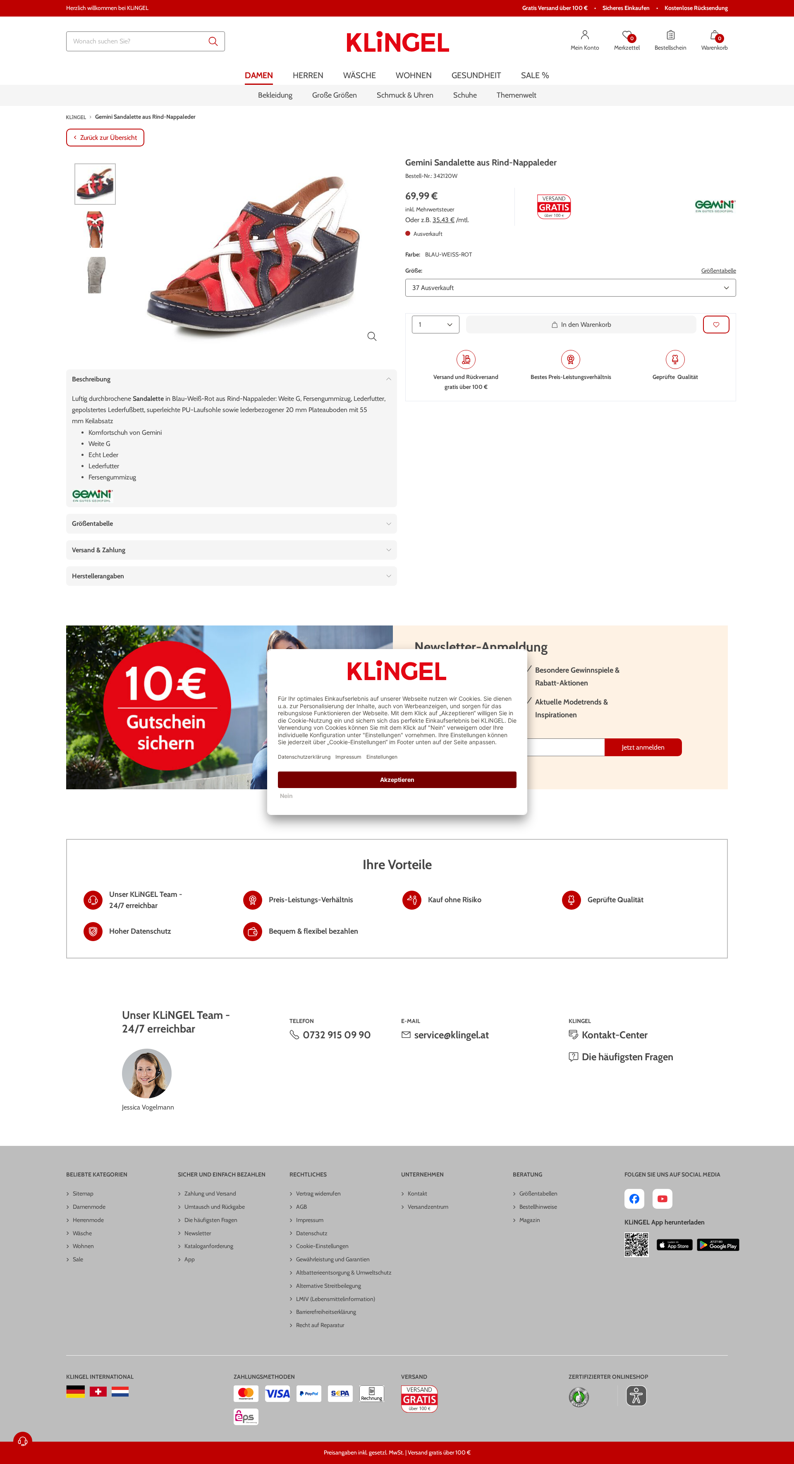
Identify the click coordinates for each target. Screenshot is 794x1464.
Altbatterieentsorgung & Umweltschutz (344, 1272)
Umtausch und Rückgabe (214, 1206)
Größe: (413, 270)
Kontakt (417, 1193)
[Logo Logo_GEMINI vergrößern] (715, 206)
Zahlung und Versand (210, 1193)
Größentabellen (538, 1193)
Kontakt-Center (615, 1035)
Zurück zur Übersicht (108, 137)
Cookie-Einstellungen (322, 1246)
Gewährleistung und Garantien (333, 1259)
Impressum (309, 1220)
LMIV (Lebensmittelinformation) (335, 1299)
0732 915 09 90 (337, 1035)
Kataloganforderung (208, 1246)
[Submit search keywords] (213, 41)
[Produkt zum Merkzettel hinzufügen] (716, 324)
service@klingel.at (451, 1035)
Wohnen (83, 1246)
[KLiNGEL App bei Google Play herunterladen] (718, 1244)
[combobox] (145, 41)
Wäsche (82, 1233)
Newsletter (197, 1233)
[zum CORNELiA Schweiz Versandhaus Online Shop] (98, 1392)
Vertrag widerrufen (318, 1193)
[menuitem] (259, 75)
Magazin (529, 1220)
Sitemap (83, 1193)
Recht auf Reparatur (320, 1325)
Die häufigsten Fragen (627, 1057)
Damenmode (89, 1206)
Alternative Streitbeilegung (328, 1285)
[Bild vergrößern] (372, 336)
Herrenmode (88, 1220)
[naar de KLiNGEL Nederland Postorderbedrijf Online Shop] (120, 1392)
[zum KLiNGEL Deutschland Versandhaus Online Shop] (75, 1391)
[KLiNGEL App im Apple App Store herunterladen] (675, 1245)
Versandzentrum (428, 1206)
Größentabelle (718, 270)
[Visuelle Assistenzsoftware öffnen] (632, 1395)
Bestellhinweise (538, 1206)
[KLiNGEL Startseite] (398, 41)
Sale (78, 1259)
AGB (301, 1206)
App (189, 1259)
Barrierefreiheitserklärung (326, 1311)
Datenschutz (312, 1233)
